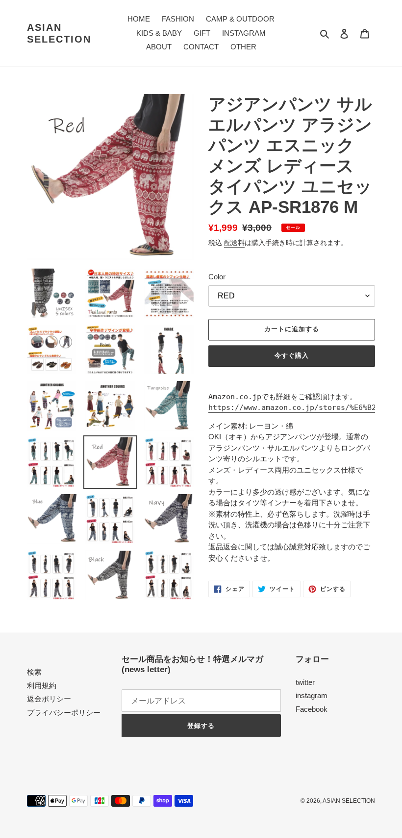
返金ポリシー (49, 699)
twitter (305, 682)
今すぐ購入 (292, 355)
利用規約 (41, 685)
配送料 (234, 243)
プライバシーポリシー (63, 712)
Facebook (311, 709)
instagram (311, 695)
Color (217, 276)
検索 (34, 672)
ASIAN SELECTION (59, 33)
